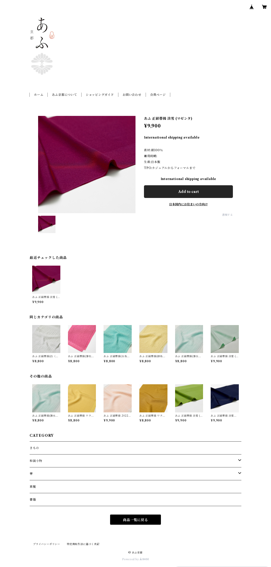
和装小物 (36, 461)
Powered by (131, 559)
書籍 (33, 499)
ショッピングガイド (100, 95)
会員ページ (158, 95)
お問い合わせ (132, 95)
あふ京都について (64, 95)
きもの (34, 448)
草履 (33, 487)
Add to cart (188, 191)
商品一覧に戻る (135, 520)
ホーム (38, 95)
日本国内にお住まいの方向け (188, 204)
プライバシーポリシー (46, 544)
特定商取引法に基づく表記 (83, 544)
